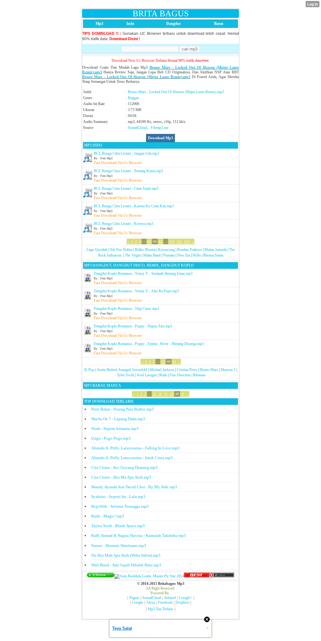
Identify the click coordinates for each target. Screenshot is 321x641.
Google (137, 602)
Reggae (133, 98)
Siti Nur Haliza (121, 249)
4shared (170, 598)
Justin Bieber (106, 370)
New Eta (183, 255)
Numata (169, 255)
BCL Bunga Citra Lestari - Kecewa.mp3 (123, 223)
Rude (163, 375)
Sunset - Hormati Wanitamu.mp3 (118, 545)
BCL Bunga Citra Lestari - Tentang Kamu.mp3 (128, 171)
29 (154, 394)
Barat (218, 23)
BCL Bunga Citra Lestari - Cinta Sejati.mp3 (126, 188)
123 (179, 241)
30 (160, 394)
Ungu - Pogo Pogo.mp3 (111, 438)
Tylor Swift (125, 375)
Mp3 (99, 23)
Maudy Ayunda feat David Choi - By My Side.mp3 (134, 487)
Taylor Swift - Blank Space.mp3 (118, 525)
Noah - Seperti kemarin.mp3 (115, 428)
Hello (196, 255)
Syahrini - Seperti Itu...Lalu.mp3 (118, 496)
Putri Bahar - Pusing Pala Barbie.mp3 (122, 409)
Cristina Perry (187, 370)
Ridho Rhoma (145, 249)
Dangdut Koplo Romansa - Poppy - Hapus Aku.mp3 (133, 326)
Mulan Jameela (215, 249)
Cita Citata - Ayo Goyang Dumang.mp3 (124, 467)
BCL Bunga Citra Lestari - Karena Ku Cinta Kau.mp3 (134, 206)
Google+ (185, 598)
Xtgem (134, 598)
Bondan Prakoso (189, 249)
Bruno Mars (209, 370)
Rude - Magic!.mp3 (107, 516)
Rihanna (199, 375)
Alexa (150, 602)
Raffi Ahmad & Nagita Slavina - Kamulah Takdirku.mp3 (138, 535)
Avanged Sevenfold (132, 370)
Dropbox (182, 602)
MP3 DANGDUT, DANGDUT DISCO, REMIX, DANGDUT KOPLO (139, 265)
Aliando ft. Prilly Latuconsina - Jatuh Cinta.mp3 (132, 457)
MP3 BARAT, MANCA (102, 385)
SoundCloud (137, 127)
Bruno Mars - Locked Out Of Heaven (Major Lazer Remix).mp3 (136, 77)
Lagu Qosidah (97, 249)
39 (149, 241)
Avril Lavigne (146, 375)
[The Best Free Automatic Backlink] (196, 576)
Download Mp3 (160, 138)
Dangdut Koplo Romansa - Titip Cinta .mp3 (126, 308)
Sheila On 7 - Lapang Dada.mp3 (118, 418)
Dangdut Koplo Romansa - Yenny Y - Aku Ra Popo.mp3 (136, 291)
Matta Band (151, 255)
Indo (130, 23)
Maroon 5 (228, 370)
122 (172, 241)
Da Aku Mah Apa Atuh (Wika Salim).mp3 (125, 555)
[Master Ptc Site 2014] (149, 576)
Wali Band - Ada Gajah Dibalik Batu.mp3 (126, 565)
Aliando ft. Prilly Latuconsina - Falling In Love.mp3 (135, 448)
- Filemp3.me (158, 127)
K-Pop (89, 370)
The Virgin (133, 255)
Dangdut (173, 23)
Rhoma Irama (213, 255)
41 (160, 241)
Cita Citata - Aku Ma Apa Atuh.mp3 (121, 477)
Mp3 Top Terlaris (160, 609)
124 (187, 241)
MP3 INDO (93, 145)
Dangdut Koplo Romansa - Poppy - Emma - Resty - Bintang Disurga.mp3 (149, 344)
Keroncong (166, 249)
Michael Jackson (162, 370)
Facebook (165, 602)
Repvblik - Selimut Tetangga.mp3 (120, 506)
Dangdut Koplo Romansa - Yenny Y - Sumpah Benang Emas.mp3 (143, 273)
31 (166, 394)
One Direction (180, 375)
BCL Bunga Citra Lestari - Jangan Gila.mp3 (126, 153)
